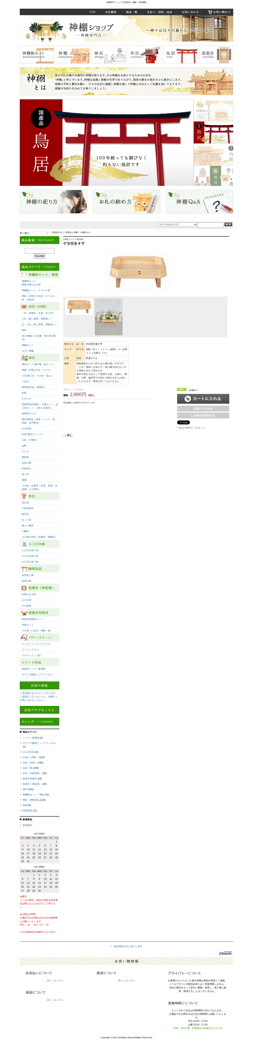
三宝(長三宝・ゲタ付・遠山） (37, 375)
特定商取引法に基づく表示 (128, 946)
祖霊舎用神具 (30, 778)
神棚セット (28, 345)
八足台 (25, 381)
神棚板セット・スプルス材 (36, 290)
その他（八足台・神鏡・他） (37, 630)
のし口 (25, 451)
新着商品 (27, 825)
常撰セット (28, 625)
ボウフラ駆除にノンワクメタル (39, 743)
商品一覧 (27, 768)
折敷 (24, 392)
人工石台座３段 (30, 556)
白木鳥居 (26, 428)
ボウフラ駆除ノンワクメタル (37, 674)
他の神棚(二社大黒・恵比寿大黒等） (39, 338)
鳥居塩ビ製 (28, 575)
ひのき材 (26, 600)
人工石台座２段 (30, 561)
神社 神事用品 (31, 800)
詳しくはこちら (55, 980)
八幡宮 (25, 531)
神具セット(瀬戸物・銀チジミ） (39, 364)
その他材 (26, 605)
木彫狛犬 (26, 468)
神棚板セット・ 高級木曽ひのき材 (31, 283)
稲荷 (25, 805)
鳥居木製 (26, 581)
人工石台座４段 (30, 550)
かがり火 (26, 398)
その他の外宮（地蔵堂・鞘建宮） (39, 537)
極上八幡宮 (28, 525)
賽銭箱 (25, 457)
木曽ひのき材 (29, 594)
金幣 (24, 445)
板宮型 (25, 514)
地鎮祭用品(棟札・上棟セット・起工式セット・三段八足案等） (40, 406)
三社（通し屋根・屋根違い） (37, 318)
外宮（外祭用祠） (32, 773)
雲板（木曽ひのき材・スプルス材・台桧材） (38, 298)
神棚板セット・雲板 (33, 794)
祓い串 (25, 474)
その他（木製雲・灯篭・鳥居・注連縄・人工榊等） (39, 487)
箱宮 (24, 330)
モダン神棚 (28, 351)
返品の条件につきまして (192, 427)
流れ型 (25, 502)
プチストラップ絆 (31, 655)
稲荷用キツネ (29, 413)
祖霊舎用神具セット (32, 619)
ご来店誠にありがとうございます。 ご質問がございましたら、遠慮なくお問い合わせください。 (39, 697)
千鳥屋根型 (28, 508)
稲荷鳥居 (27, 810)
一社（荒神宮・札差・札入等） (38, 313)
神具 (25, 789)
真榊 (24, 480)
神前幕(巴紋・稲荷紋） (34, 387)
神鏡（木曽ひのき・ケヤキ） (37, 370)
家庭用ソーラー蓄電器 (33, 668)
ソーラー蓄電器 (31, 737)
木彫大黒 (26, 462)
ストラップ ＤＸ (30, 649)
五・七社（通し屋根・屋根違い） (39, 324)
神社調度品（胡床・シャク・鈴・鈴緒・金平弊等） (39, 421)
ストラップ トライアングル (36, 644)
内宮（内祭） (30, 762)
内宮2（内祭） (30, 757)
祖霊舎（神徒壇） (32, 784)
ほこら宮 (26, 519)
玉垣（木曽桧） (30, 440)
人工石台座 (29, 752)
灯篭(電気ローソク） (33, 434)
